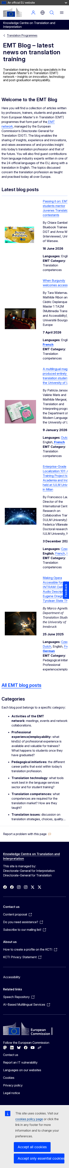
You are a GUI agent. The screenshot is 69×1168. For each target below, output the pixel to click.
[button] (27, 834)
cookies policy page (29, 1119)
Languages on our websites (22, 1070)
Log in (33, 12)
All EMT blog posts (21, 685)
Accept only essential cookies (41, 1158)
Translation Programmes (22, 35)
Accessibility (11, 977)
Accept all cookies (32, 1147)
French (60, 553)
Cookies (8, 1078)
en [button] (42, 12)
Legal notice (11, 1093)
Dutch (47, 646)
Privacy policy (13, 1085)
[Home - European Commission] (12, 12)
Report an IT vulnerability (20, 1062)
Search (52, 12)
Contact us (10, 1055)
